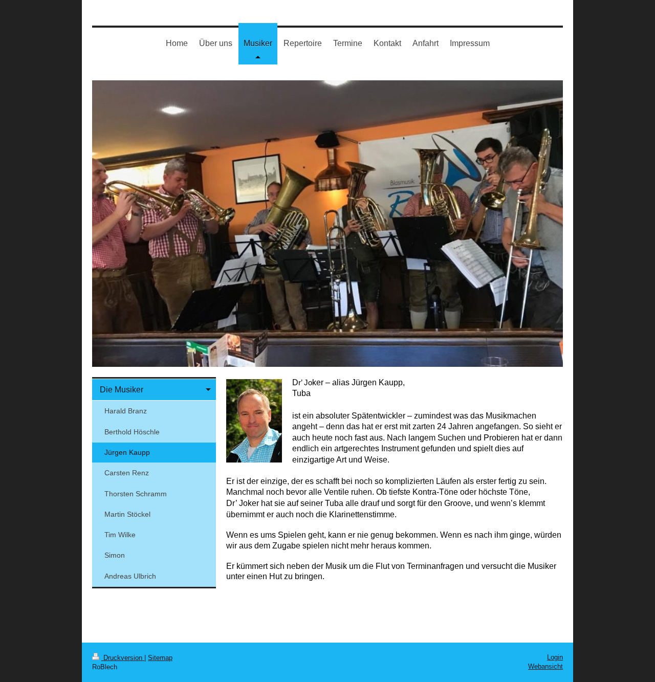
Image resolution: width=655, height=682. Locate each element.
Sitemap (160, 658)
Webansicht (545, 666)
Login (555, 657)
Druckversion (122, 658)
